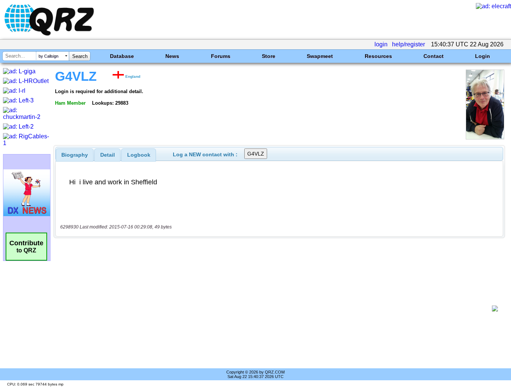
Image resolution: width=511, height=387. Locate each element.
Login (482, 56)
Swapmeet (320, 56)
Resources (378, 56)
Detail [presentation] (107, 155)
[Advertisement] (275, 308)
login (381, 44)
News (172, 56)
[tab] (75, 154)
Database (122, 56)
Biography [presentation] (74, 155)
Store (268, 56)
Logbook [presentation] (138, 155)
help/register (408, 44)
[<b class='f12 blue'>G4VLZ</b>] (485, 137)
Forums (220, 56)
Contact (433, 56)
